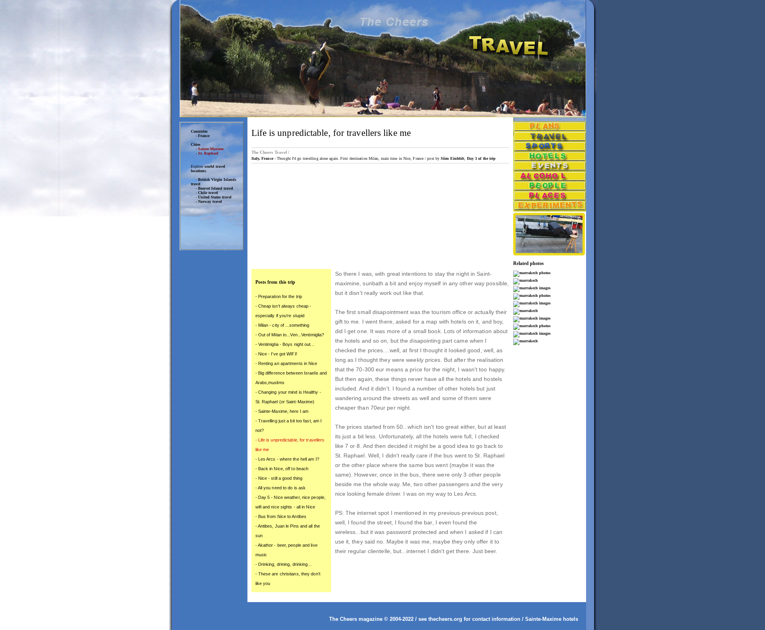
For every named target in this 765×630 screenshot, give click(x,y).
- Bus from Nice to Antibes (281, 516)
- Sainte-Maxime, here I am (282, 411)
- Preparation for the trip (278, 296)
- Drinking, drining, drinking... (283, 564)
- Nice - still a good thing (279, 478)
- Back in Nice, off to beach (282, 468)
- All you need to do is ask (280, 487)
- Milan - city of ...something (282, 325)
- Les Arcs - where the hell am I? (287, 459)
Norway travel (210, 201)
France (204, 135)
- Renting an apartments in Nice (286, 363)
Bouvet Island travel (215, 188)
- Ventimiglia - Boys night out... (284, 344)
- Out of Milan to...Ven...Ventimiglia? (289, 334)
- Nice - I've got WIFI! (276, 353)
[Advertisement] (211, 378)
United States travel (214, 197)
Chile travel (208, 192)
